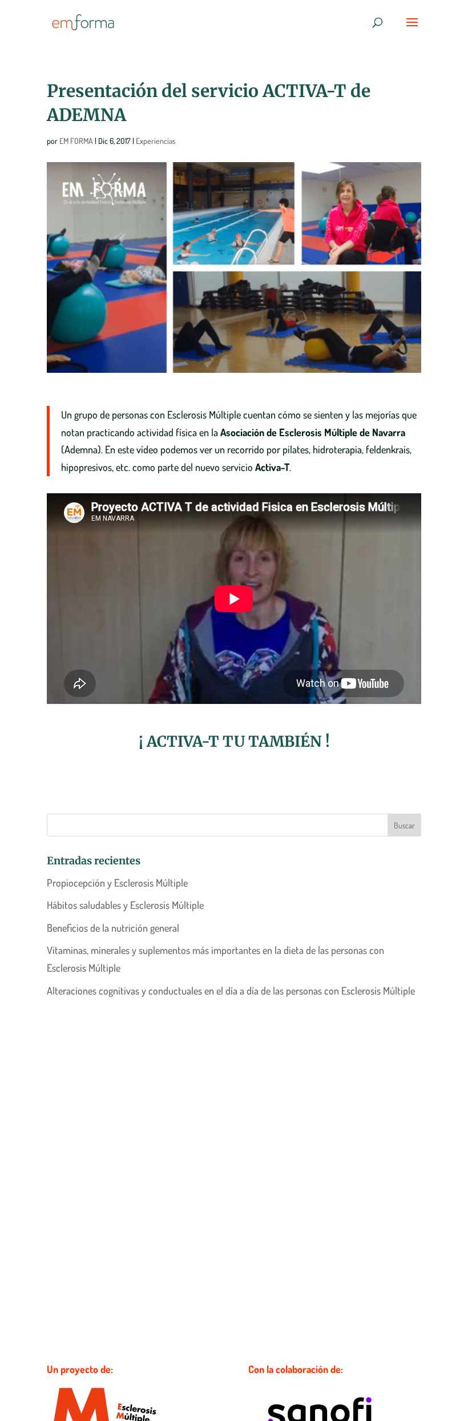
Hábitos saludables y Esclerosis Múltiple (125, 905)
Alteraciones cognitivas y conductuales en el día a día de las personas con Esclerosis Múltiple (231, 990)
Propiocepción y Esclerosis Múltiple (117, 882)
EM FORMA (76, 141)
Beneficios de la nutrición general (113, 927)
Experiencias (156, 141)
